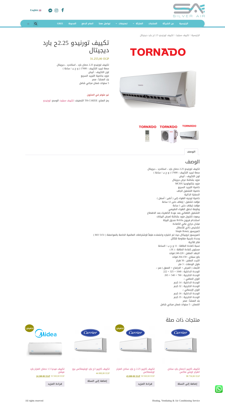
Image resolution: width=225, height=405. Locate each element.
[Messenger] (50, 10)
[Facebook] (62, 9)
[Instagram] (56, 10)
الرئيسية (183, 24)
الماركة (139, 24)
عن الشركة (168, 24)
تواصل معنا (104, 24)
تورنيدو (47, 100)
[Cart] (28, 24)
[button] (35, 23)
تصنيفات (123, 24)
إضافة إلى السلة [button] (187, 383)
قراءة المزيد (145, 383)
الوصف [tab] (191, 151)
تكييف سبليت (182, 35)
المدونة (72, 24)
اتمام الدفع (87, 24)
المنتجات (152, 24)
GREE (60, 24)
